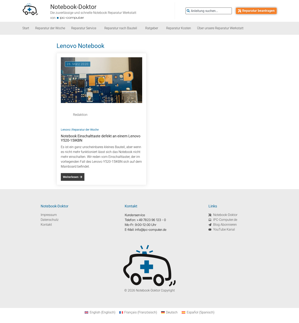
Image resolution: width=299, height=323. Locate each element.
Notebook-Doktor (73, 6)
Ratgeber (151, 28)
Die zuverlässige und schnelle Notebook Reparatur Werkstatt (93, 13)
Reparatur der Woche (50, 28)
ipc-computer (72, 17)
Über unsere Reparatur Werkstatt (220, 28)
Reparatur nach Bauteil (120, 28)
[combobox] (209, 11)
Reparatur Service (83, 28)
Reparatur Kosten (178, 28)
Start (25, 28)
